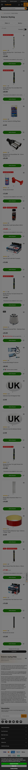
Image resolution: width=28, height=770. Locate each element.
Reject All (14, 766)
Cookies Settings (14, 768)
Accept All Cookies (14, 763)
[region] (14, 763)
